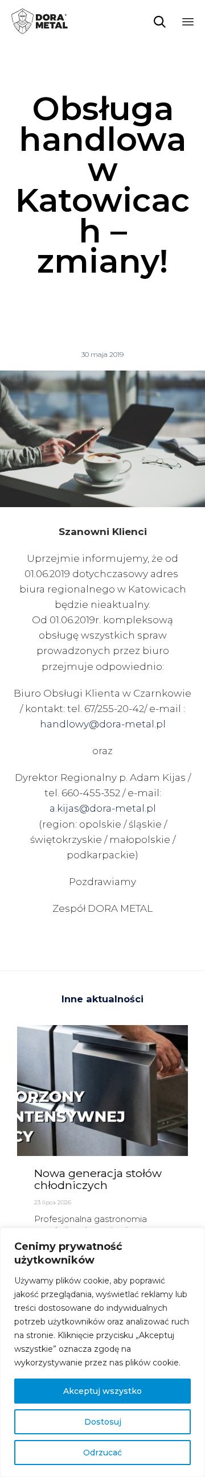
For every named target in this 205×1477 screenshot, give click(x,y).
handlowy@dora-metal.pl (103, 724)
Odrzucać (102, 1452)
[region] (102, 1352)
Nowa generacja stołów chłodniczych (98, 1179)
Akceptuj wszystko (102, 1391)
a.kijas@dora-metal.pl (103, 808)
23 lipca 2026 (52, 1202)
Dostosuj (102, 1422)
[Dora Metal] (39, 21)
